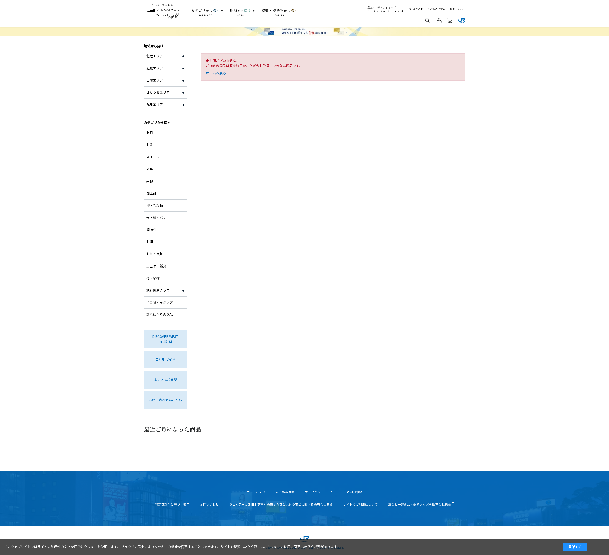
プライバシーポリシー (320, 492)
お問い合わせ (457, 9)
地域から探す (154, 46)
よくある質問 (285, 492)
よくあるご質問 (436, 9)
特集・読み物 (279, 12)
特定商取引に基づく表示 (172, 504)
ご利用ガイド (415, 9)
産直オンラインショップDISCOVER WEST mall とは (385, 9)
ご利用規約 (355, 492)
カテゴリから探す (157, 122)
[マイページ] (439, 21)
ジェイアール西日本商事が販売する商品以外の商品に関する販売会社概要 (281, 504)
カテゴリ (205, 12)
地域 (240, 12)
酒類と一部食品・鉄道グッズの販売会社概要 (419, 504)
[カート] (449, 21)
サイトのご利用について (360, 504)
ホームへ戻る (216, 73)
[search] (427, 20)
